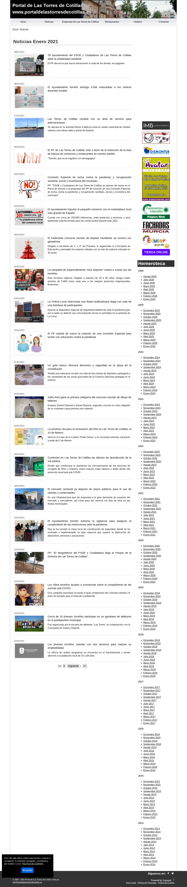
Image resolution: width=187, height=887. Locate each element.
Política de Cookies (166, 883)
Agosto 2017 (149, 700)
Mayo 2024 (149, 380)
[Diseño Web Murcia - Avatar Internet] (173, 880)
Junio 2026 (149, 283)
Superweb (167, 880)
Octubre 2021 (150, 505)
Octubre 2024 (150, 364)
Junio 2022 (149, 471)
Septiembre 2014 (152, 838)
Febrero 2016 (150, 767)
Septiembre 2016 (152, 744)
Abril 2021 (148, 525)
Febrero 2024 (150, 390)
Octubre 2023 (150, 411)
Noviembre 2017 (152, 690)
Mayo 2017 (149, 710)
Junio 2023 (149, 424)
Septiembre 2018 (152, 650)
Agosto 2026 (149, 276)
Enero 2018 (149, 676)
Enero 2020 (149, 582)
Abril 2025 (148, 336)
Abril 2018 (148, 666)
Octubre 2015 (150, 788)
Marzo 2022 (149, 481)
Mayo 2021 (149, 521)
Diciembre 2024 (151, 357)
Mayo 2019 (149, 616)
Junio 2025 (149, 330)
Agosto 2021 (149, 512)
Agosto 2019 (149, 606)
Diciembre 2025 (151, 310)
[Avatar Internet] (156, 200)
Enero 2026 (149, 299)
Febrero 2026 (150, 296)
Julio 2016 (148, 751)
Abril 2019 (148, 619)
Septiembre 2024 (152, 367)
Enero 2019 (149, 629)
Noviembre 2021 (152, 502)
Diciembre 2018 (151, 640)
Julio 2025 (148, 327)
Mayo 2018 (149, 663)
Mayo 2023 (149, 427)
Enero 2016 (149, 770)
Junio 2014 (149, 848)
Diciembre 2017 (151, 687)
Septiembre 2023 (152, 414)
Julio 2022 (148, 468)
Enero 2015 (149, 817)
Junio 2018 (149, 660)
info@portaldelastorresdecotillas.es (27, 882)
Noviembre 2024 (152, 361)
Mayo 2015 (149, 804)
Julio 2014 (148, 845)
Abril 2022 (148, 478)
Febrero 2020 (150, 578)
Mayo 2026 (149, 286)
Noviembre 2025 (152, 313)
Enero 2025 (149, 346)
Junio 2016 (149, 754)
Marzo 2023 (149, 434)
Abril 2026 (148, 289)
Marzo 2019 (149, 622)
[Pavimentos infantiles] (156, 218)
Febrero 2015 (150, 814)
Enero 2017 (149, 723)
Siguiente (73, 666)
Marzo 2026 (149, 293)
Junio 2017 (149, 707)
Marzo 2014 (149, 858)
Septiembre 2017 (152, 697)
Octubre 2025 (150, 317)
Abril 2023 (148, 431)
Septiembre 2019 (152, 603)
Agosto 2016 (149, 747)
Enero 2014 (149, 864)
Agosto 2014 (149, 841)
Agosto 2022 (149, 465)
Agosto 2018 (149, 653)
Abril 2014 (148, 854)
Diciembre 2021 (151, 499)
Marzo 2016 (149, 763)
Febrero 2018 (150, 673)
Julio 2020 (148, 562)
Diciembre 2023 (151, 404)
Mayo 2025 (149, 333)
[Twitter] (172, 873)
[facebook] (168, 873)
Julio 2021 (148, 515)
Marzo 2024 (149, 387)
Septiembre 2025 (152, 320)
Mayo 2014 (149, 851)
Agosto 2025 (149, 323)
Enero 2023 (149, 440)
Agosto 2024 (149, 370)
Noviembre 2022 (152, 455)
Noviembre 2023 (152, 408)
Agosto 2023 (149, 418)
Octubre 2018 (150, 646)
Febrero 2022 (150, 484)
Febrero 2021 (150, 531)
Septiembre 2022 (152, 461)
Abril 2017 (148, 713)
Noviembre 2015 (152, 784)
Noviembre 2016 (152, 737)
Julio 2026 (148, 279)
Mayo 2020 (149, 569)
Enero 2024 (149, 393)
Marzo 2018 (149, 669)
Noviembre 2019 (152, 596)
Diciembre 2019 (151, 593)
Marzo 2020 (149, 575)
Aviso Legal (131, 883)
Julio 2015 (148, 798)
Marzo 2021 (149, 528)
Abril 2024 (148, 383)
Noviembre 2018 (152, 643)
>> (84, 666)
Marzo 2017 (149, 716)
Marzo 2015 (149, 811)
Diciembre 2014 (151, 828)
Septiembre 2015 (152, 791)
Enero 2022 (149, 488)
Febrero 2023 (150, 437)
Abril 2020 (148, 572)
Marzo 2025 (149, 340)
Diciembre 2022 (151, 451)
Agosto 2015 (149, 794)
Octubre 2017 (150, 694)
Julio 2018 (148, 656)
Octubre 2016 (150, 741)
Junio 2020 (149, 565)
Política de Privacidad (147, 883)
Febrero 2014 (150, 861)
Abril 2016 (148, 760)
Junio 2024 (149, 377)
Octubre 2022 (150, 458)
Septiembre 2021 (152, 509)
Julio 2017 (148, 703)
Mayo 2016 (149, 757)
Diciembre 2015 (151, 781)
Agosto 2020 (149, 559)
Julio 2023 (148, 421)
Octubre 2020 (150, 552)
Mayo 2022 (149, 474)
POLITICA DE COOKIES (32, 864)
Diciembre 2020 (151, 546)
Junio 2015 (149, 801)
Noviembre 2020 (152, 549)
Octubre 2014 (150, 835)
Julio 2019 (148, 609)
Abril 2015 (148, 807)
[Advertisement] (155, 74)
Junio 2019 (149, 612)
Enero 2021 (149, 535)
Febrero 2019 (150, 625)
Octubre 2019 (150, 599)
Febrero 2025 (150, 343)
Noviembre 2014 (152, 832)
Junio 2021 (149, 518)
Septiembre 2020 (152, 556)
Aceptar (27, 870)
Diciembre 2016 (151, 734)
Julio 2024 (148, 374)
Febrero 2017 (150, 720)
